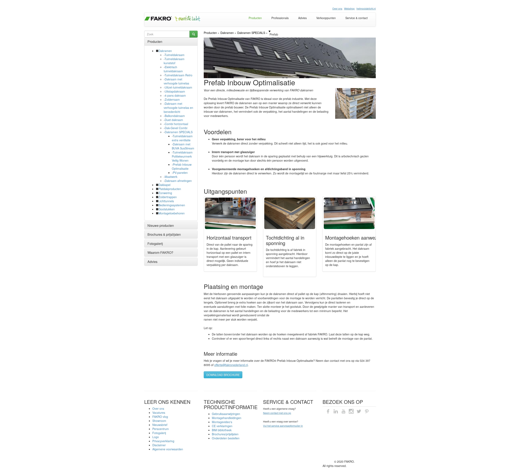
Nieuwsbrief (159, 425)
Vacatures (158, 413)
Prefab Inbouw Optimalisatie (182, 166)
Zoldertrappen (167, 197)
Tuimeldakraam (174, 55)
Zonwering (165, 193)
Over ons (158, 408)
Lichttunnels (166, 201)
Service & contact (356, 18)
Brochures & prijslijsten (164, 234)
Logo (155, 437)
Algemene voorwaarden (167, 449)
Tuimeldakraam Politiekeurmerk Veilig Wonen (182, 156)
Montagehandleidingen (226, 418)
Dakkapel (164, 185)
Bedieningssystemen (171, 205)
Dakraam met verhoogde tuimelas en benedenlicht (178, 108)
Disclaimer (159, 445)
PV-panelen (180, 173)
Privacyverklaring (163, 441)
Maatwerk (171, 177)
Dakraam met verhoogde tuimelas (176, 81)
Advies (302, 18)
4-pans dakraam (175, 95)
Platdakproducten (169, 189)
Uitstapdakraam (175, 91)
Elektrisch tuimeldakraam (173, 69)
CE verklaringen (222, 426)
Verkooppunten (326, 18)
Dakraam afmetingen (178, 181)
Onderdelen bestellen (225, 438)
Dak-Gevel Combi (176, 128)
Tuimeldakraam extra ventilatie (182, 138)
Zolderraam (172, 99)
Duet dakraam (174, 120)
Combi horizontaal (176, 124)
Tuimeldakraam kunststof (174, 61)
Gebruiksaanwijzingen (226, 414)
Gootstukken (166, 209)
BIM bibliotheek (222, 430)
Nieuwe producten (160, 225)
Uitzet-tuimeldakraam (178, 87)
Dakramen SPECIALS (179, 132)
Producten (255, 18)
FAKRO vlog (160, 417)
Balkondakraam (175, 116)
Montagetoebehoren (171, 213)
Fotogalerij (155, 243)
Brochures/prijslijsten (225, 434)
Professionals (280, 18)
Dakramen (165, 51)
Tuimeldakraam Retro (178, 75)
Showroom (159, 421)
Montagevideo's (222, 422)
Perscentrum (160, 429)
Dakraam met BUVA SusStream (183, 146)
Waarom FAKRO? (160, 252)
